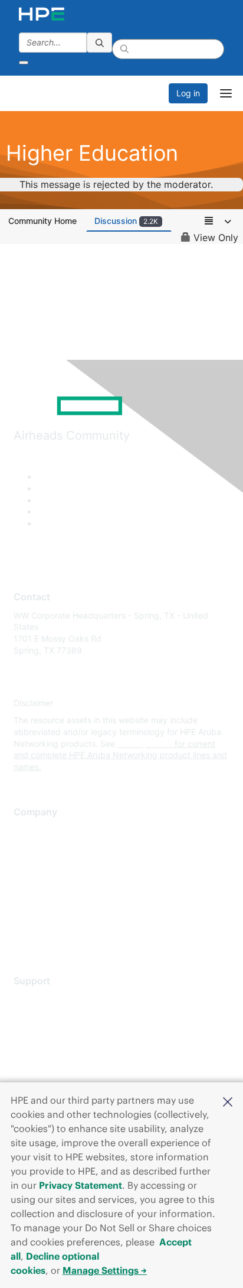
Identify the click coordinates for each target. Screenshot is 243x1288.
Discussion (126, 221)
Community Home (42, 221)
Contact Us (35, 865)
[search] (100, 42)
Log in (188, 93)
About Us (31, 830)
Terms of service (45, 918)
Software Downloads (53, 1051)
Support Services (47, 999)
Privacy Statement (80, 1185)
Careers (29, 848)
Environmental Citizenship (63, 882)
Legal (24, 935)
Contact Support (46, 1016)
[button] (227, 1100)
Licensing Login (44, 1069)
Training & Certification (57, 1034)
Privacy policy (41, 900)
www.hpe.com (144, 744)
